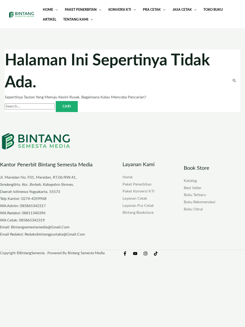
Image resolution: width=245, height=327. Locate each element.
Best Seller (192, 188)
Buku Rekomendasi (199, 202)
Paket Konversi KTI (138, 191)
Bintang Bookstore (138, 212)
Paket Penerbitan (136, 184)
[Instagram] (145, 253)
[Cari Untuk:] (30, 106)
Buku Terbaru (195, 195)
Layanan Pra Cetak (138, 206)
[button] (55, 9)
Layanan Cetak (134, 198)
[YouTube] (135, 253)
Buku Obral (193, 209)
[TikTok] (156, 253)
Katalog (190, 181)
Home (127, 177)
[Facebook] (125, 253)
